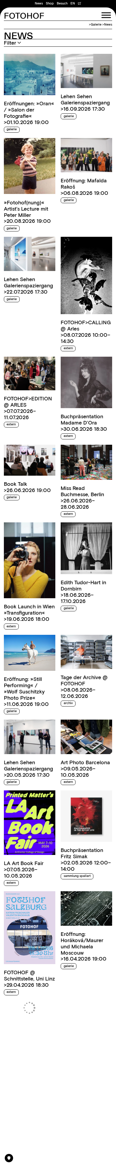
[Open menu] (106, 15)
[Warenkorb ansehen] (79, 3)
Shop (50, 3)
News (39, 3)
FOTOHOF (24, 16)
